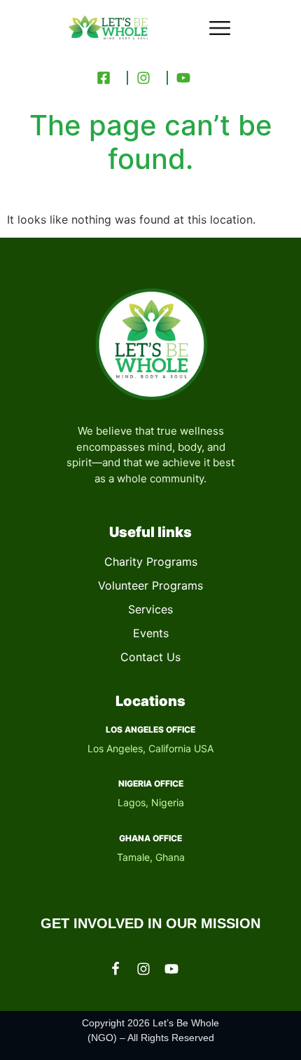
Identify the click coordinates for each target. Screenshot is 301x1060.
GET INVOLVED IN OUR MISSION (150, 923)
